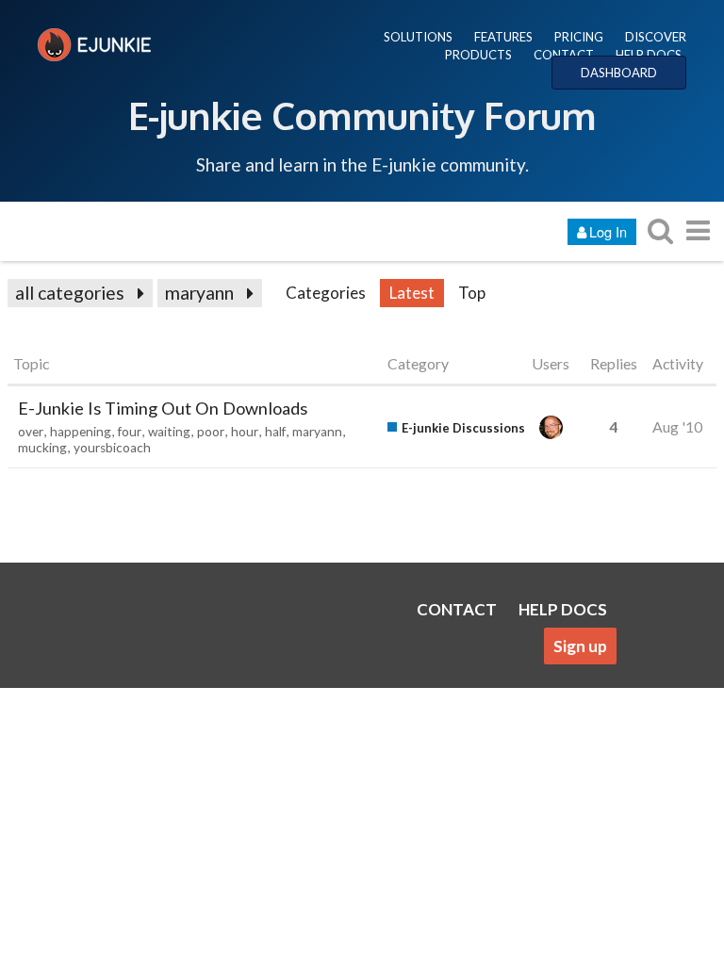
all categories (69, 292)
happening (80, 431)
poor (210, 431)
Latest (412, 293)
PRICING (578, 36)
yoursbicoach (112, 447)
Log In (608, 231)
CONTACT (564, 54)
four (129, 431)
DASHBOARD (619, 72)
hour (244, 431)
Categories (326, 293)
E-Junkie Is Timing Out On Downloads (162, 408)
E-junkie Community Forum (362, 115)
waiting (169, 431)
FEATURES (503, 36)
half (275, 431)
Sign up (580, 646)
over (30, 431)
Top (471, 293)
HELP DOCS (649, 54)
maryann (199, 292)
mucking (42, 447)
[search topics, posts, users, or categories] (660, 230)
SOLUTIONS (418, 36)
